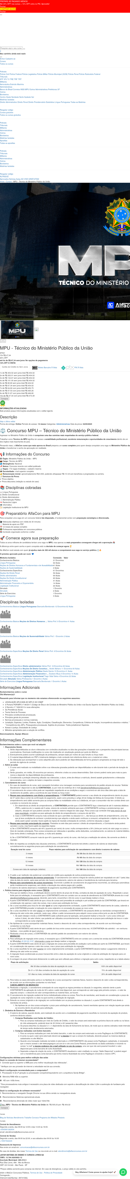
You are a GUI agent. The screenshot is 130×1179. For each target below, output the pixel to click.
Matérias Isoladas (7, 99)
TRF (16, 79)
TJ (8, 79)
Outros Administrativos (38, 89)
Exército (13, 84)
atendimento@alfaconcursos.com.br (72, 1151)
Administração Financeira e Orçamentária (17, 583)
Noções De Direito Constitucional (13, 578)
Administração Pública (9, 580)
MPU (27, 89)
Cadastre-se (10, 58)
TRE (11, 79)
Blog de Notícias (6, 1117)
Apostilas (3, 140)
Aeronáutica (5, 84)
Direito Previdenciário (36, 102)
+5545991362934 (7, 1129)
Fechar (3, 6)
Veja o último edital (7, 421)
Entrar (2, 58)
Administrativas (6, 87)
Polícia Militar (42, 74)
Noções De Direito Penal (10, 573)
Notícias (12, 179)
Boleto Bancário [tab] (47, 367)
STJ (5, 79)
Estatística (50, 102)
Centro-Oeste (5, 97)
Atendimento (19, 1117)
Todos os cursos (6, 63)
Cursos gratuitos (6, 112)
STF (1, 79)
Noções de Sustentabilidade (11, 568)
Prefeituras (52, 89)
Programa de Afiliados (48, 1117)
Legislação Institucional (9, 585)
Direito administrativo (8, 575)
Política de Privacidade (53, 1172)
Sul (32, 97)
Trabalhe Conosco (31, 1117)
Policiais (3, 71)
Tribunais (3, 76)
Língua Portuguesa (62, 102)
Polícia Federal (16, 74)
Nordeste (15, 97)
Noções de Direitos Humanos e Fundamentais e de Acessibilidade (26, 565)
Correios (16, 89)
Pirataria (61, 1117)
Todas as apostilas (7, 143)
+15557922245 (6, 1141)
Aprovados (4, 179)
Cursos (3, 61)
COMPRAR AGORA (8, 9)
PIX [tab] (78, 367)
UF (58, 89)
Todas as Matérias (78, 102)
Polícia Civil (4, 74)
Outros (2, 92)
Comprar (4, 398)
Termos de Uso (32, 1151)
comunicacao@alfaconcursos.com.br (35, 1147)
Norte (21, 97)
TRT (20, 79)
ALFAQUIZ (4, 176)
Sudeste (27, 97)
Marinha (20, 84)
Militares (3, 81)
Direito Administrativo (8, 102)
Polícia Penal (73, 74)
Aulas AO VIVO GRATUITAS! (27, 179)
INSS (22, 89)
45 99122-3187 (27, 941)
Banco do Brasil (6, 89)
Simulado (3, 591)
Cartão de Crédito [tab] (15, 367)
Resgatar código (6, 110)
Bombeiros (4, 94)
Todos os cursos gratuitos (10, 115)
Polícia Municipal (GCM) (58, 74)
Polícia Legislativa (29, 74)
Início (2, 181)
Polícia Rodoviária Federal (89, 74)
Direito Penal (23, 102)
